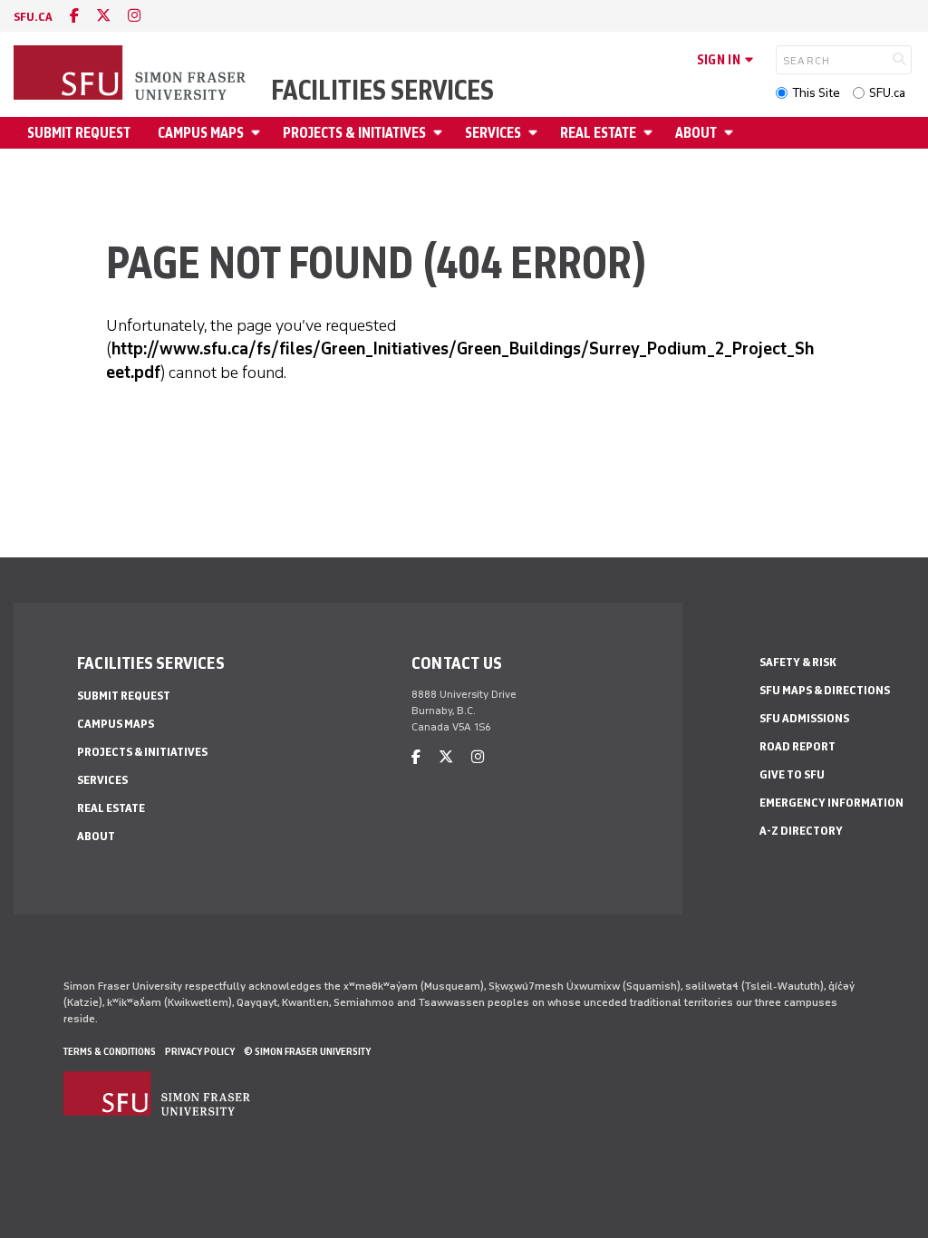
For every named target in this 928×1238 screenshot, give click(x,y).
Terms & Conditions (109, 1051)
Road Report (797, 746)
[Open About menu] (731, 133)
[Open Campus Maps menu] (258, 133)
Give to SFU (792, 774)
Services (493, 132)
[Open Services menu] (535, 133)
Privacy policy (200, 1051)
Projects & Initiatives (354, 132)
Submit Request (78, 132)
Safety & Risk (797, 662)
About (696, 132)
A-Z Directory (801, 830)
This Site (816, 93)
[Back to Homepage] (131, 74)
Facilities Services (382, 90)
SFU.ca (887, 93)
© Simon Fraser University (307, 1051)
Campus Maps (201, 132)
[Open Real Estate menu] (651, 133)
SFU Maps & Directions (824, 690)
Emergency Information (831, 802)
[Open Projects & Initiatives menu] (440, 133)
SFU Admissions (804, 718)
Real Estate (598, 132)
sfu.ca (33, 16)
